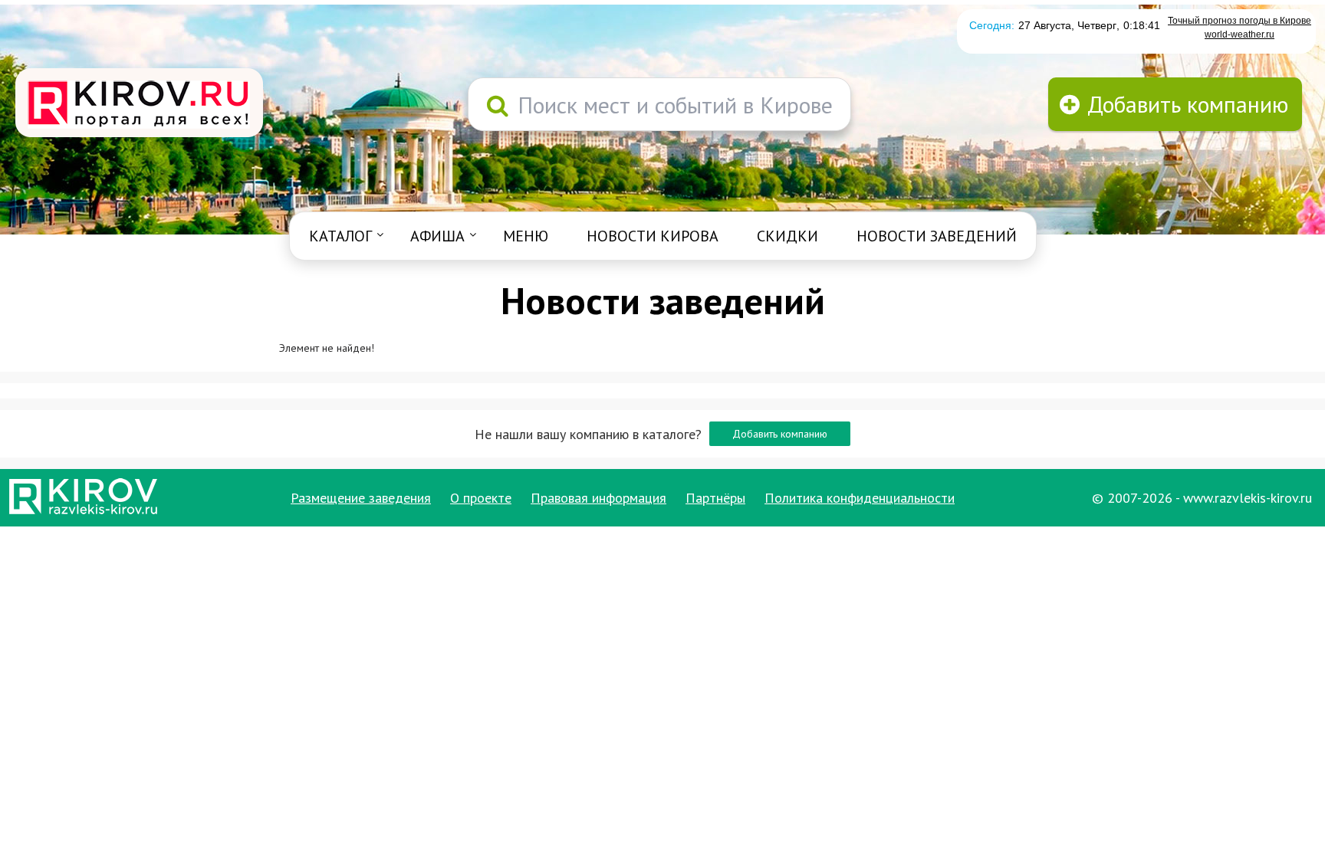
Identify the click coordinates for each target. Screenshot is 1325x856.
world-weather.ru (1239, 34)
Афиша (437, 236)
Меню (525, 236)
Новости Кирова (652, 236)
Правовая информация (598, 498)
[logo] (139, 104)
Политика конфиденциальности (859, 498)
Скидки (787, 236)
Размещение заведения (361, 498)
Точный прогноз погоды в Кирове (1239, 20)
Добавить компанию (779, 434)
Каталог (340, 236)
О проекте (480, 498)
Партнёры (715, 498)
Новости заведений (936, 236)
